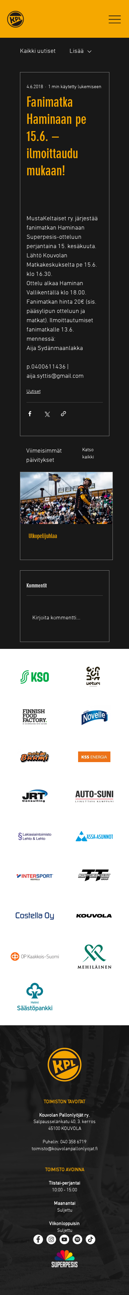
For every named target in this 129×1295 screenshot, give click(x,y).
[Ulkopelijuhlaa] (66, 498)
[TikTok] (90, 1239)
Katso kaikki (88, 453)
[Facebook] (38, 1239)
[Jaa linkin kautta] (63, 413)
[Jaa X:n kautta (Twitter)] (46, 413)
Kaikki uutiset (38, 51)
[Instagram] (51, 1239)
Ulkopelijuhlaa (43, 536)
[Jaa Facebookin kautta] (29, 413)
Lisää (76, 51)
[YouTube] (64, 1239)
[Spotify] (77, 1239)
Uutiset (33, 392)
